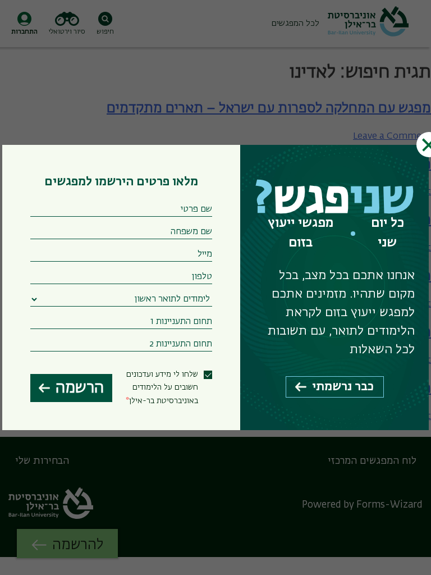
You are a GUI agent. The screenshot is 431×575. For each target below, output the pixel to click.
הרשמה (80, 388)
